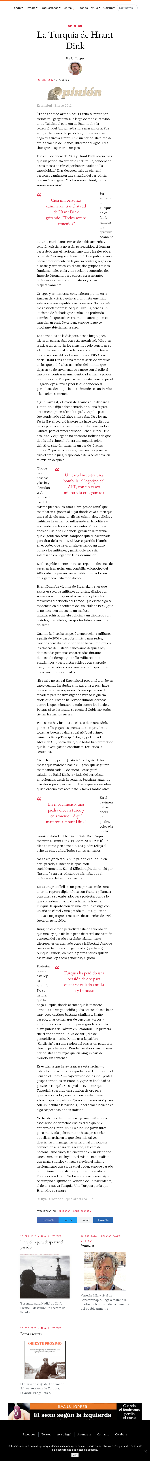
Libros (67, 7)
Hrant (75, 1211)
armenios (64, 1211)
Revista (30, 7)
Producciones (49, 7)
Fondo (16, 7)
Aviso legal (64, 1434)
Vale (75, 1455)
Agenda (83, 7)
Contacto (103, 1434)
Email (85, 1220)
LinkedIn (103, 1220)
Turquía (86, 1211)
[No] (145, 1451)
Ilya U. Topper (75, 58)
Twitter (67, 1220)
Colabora (109, 7)
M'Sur (94, 7)
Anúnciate (84, 1434)
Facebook (48, 1220)
